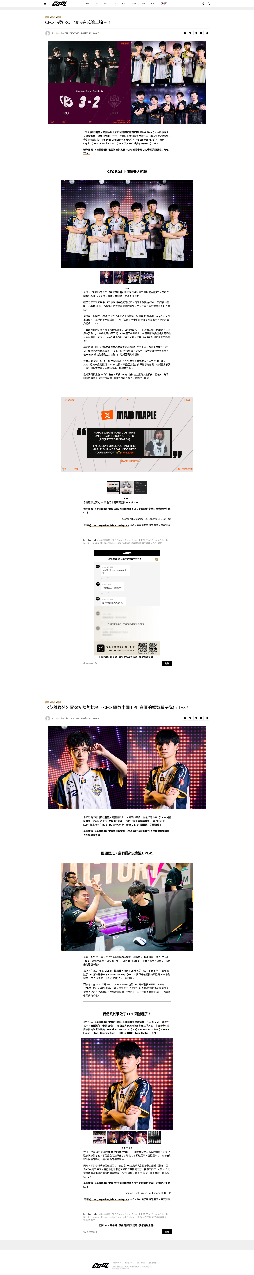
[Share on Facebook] (185, 33)
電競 (59, 17)
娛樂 (114, 3)
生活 (152, 3)
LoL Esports (118, 543)
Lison (57, 33)
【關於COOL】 (117, 1263)
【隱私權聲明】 (152, 1263)
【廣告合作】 (140, 1263)
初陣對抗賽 (136, 543)
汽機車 (133, 3)
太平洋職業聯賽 (149, 543)
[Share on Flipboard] (195, 33)
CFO (114, 540)
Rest (127, 543)
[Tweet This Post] (190, 33)
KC (84, 543)
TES (137, 1217)
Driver (135, 540)
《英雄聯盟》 (104, 540)
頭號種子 (92, 1220)
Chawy (120, 540)
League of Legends (101, 543)
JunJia (165, 540)
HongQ (157, 540)
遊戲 (143, 3)
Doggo (127, 540)
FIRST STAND (146, 540)
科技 (123, 3)
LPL (127, 1217)
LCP (89, 543)
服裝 (105, 3)
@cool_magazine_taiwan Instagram (109, 525)
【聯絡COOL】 (129, 1263)
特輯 (87, 3)
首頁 (47, 17)
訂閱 (167, 663)
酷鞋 (96, 3)
